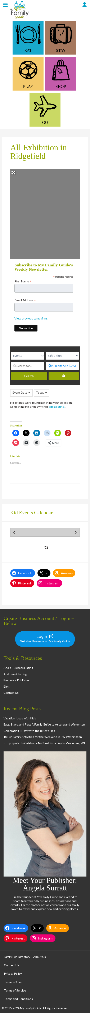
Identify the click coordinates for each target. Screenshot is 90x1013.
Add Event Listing (15, 674)
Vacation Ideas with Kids (20, 718)
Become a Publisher (16, 680)
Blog (6, 686)
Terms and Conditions (18, 999)
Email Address (25, 300)
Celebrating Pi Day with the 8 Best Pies (29, 730)
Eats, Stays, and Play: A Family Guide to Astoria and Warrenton (44, 724)
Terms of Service (15, 990)
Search (33, 376)
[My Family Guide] (19, 18)
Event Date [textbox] (20, 392)
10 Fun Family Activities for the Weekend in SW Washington (43, 737)
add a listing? (57, 406)
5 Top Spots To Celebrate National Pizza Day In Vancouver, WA (45, 743)
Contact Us (11, 692)
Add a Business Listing (18, 668)
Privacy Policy (13, 973)
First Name (23, 281)
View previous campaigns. (31, 318)
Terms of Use (13, 982)
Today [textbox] (40, 392)
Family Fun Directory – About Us (25, 956)
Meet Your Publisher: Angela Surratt (45, 884)
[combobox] (21, 393)
